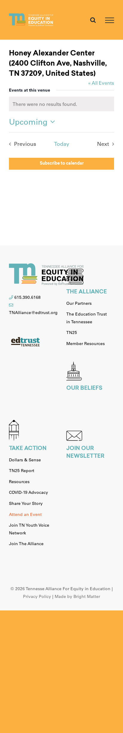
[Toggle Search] (93, 20)
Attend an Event (25, 514)
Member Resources (85, 343)
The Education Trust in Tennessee (86, 317)
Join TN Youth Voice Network (29, 529)
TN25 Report (21, 470)
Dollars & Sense (25, 460)
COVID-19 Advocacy (28, 492)
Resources (19, 481)
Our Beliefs (84, 388)
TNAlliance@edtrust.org (33, 312)
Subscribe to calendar (62, 164)
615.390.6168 (27, 297)
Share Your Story (26, 503)
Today (61, 143)
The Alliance (86, 292)
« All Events (101, 83)
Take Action (28, 448)
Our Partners (79, 303)
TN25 (71, 332)
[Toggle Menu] (109, 20)
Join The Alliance (26, 543)
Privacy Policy (37, 596)
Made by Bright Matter (77, 596)
